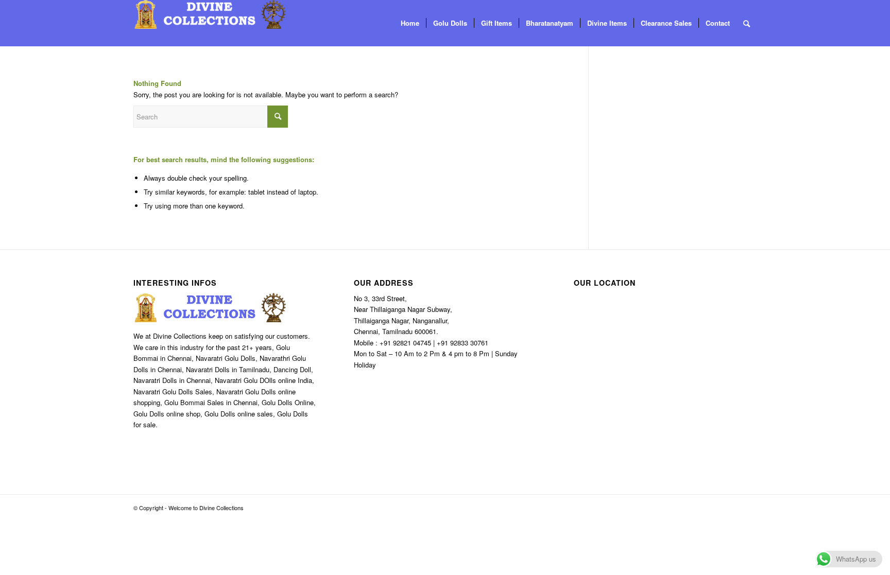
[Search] (747, 23)
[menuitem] (410, 23)
